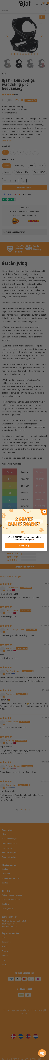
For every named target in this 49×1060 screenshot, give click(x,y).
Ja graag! (24, 545)
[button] (42, 1053)
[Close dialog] (44, 511)
